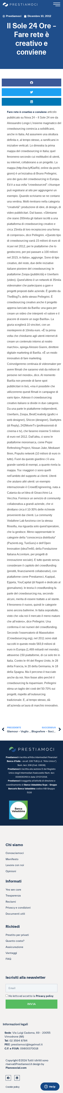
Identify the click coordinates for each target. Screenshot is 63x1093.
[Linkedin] (17, 1078)
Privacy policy (45, 996)
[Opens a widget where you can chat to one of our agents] (49, 1087)
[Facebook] (8, 1078)
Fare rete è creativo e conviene (27, 112)
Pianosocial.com (16, 1067)
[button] (31, 82)
